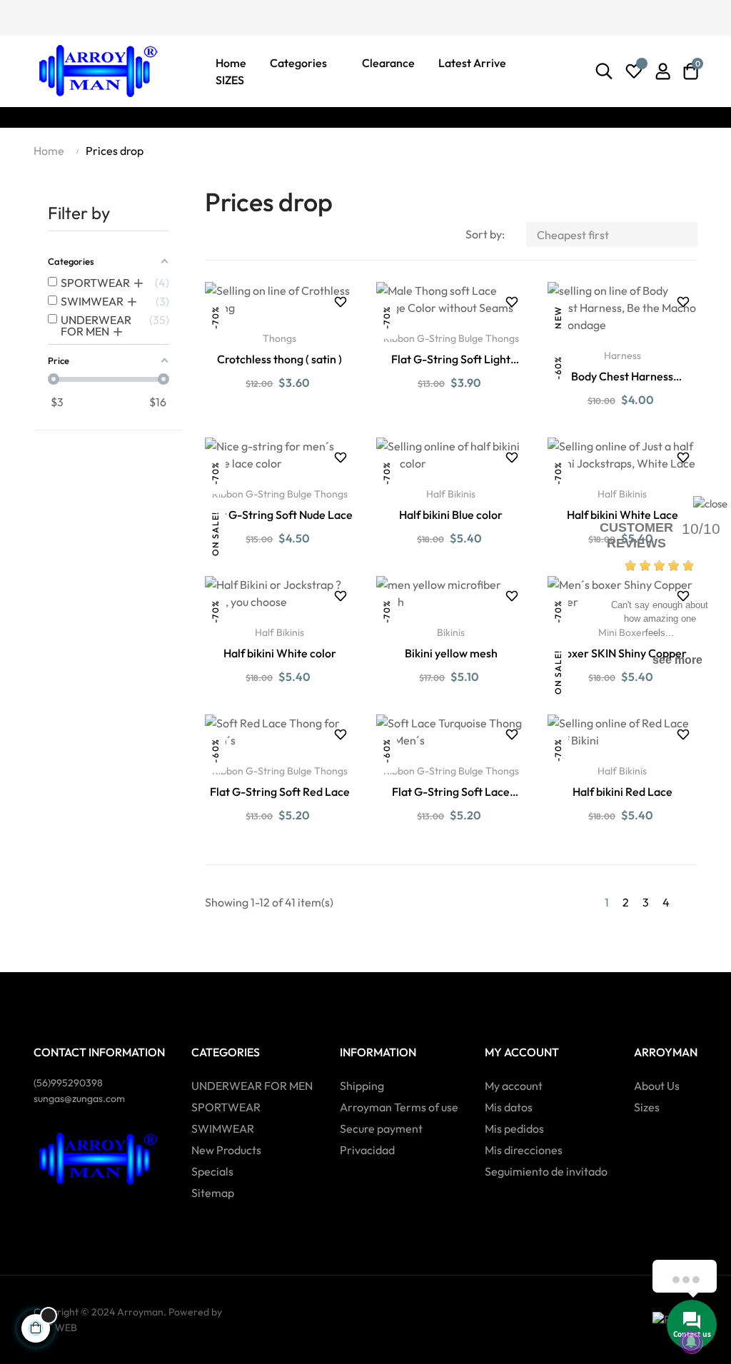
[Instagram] (89, 16)
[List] (235, 236)
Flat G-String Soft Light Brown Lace (450, 360)
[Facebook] (39, 16)
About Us (657, 1085)
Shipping (362, 1085)
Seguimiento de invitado (546, 1171)
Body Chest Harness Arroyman (622, 377)
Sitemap (212, 1193)
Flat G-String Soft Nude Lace (279, 514)
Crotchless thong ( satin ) (279, 359)
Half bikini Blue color (451, 514)
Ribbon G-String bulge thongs (451, 338)
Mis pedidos (514, 1128)
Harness (622, 355)
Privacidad (367, 1150)
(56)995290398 (68, 1082)
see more (677, 660)
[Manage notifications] (691, 1341)
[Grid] (214, 236)
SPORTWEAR (226, 1107)
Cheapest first (613, 235)
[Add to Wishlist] (340, 302)
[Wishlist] (634, 71)
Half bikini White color (279, 653)
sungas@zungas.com (79, 1098)
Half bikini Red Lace (622, 791)
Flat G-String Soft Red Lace (280, 791)
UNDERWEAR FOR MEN (252, 1085)
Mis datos (509, 1107)
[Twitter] (64, 16)
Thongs (279, 338)
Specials (212, 1171)
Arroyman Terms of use (399, 1107)
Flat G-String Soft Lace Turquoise (451, 792)
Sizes (647, 1107)
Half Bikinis (450, 493)
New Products (226, 1150)
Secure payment (381, 1128)
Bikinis (451, 632)
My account (514, 1085)
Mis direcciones (524, 1150)
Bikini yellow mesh (451, 653)
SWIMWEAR (222, 1128)
